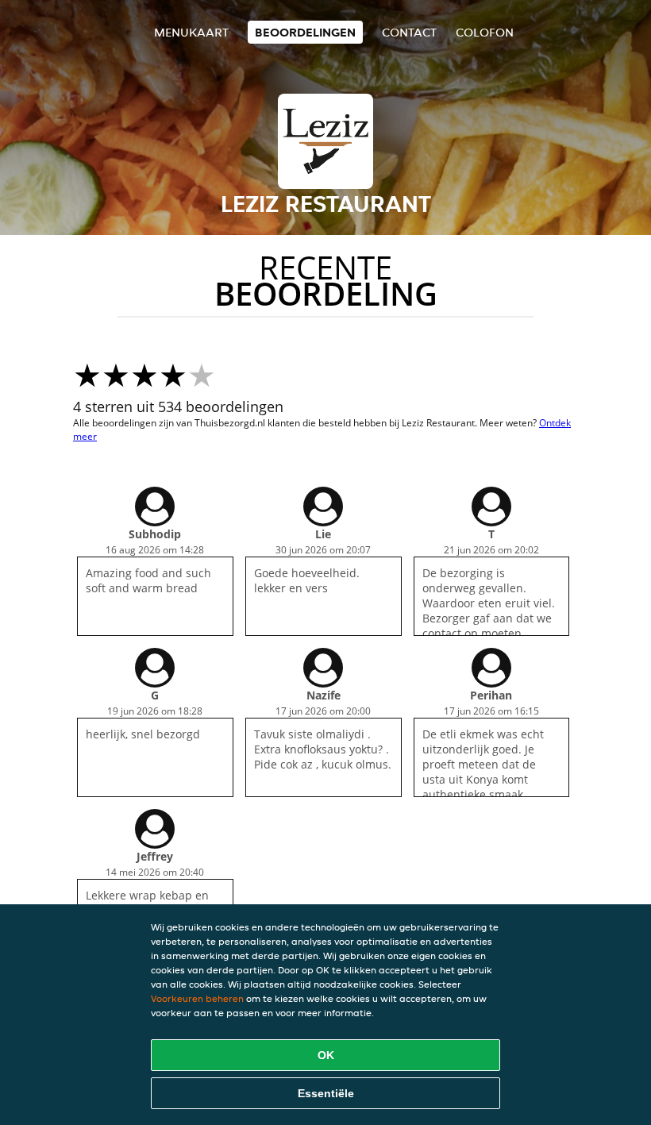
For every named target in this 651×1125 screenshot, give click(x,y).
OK (326, 1055)
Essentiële (326, 1093)
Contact (409, 32)
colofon (485, 32)
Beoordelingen (305, 32)
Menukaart (191, 32)
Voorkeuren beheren (197, 998)
